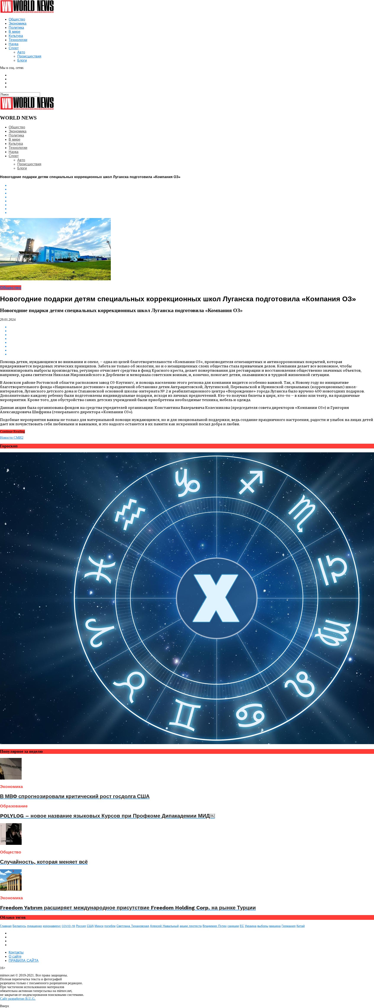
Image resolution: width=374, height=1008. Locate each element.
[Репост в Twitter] (191, 197)
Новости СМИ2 (11, 437)
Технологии (18, 40)
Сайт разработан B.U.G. (17, 998)
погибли (110, 926)
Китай (301, 926)
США (90, 926)
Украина (250, 926)
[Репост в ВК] (191, 185)
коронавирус (52, 926)
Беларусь (19, 926)
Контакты (16, 952)
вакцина (275, 926)
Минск (99, 926)
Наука (13, 44)
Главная (6, 926)
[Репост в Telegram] (191, 201)
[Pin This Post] (191, 209)
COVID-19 (68, 926)
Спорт (14, 48)
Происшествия (29, 56)
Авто (21, 52)
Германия (289, 926)
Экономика (17, 23)
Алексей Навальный (164, 926)
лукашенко (34, 926)
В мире (14, 32)
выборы (262, 926)
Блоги (22, 60)
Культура (16, 36)
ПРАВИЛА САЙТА (24, 961)
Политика (16, 28)
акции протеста (191, 926)
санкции (233, 926)
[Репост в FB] (191, 193)
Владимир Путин (215, 926)
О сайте (15, 956)
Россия (81, 926)
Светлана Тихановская (132, 926)
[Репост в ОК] (191, 189)
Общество (17, 19)
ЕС (242, 926)
